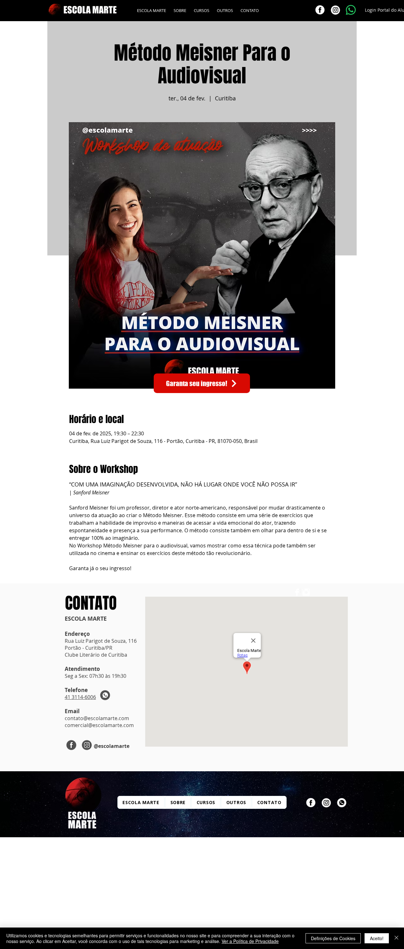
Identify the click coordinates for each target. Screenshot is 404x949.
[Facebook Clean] (297, 592)
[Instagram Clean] (306, 592)
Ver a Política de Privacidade (250, 941)
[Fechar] (396, 938)
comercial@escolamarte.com (99, 725)
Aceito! (376, 938)
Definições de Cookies (333, 938)
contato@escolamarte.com (97, 718)
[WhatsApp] (342, 803)
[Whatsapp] (351, 10)
